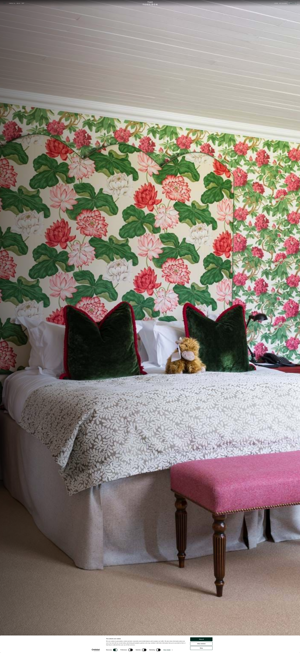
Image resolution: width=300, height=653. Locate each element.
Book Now (292, 3)
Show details (167, 650)
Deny (201, 648)
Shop (23, 3)
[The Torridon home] (150, 3)
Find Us (18, 3)
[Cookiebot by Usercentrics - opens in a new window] (96, 650)
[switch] (130, 650)
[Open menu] (4, 3)
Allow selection (201, 643)
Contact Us (12, 3)
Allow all (201, 639)
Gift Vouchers (283, 3)
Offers (276, 3)
